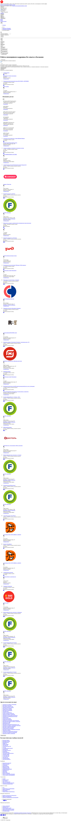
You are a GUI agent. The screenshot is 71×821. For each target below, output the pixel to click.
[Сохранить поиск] (1, 39)
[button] (1, 19)
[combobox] (5, 33)
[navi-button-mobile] (1, 23)
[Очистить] (2, 36)
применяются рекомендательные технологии (22, 812)
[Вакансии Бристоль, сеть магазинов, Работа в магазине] (36, 438)
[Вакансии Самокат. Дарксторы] (36, 177)
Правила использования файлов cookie (19, 5)
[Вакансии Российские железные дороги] (36, 249)
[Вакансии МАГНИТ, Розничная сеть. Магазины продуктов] (36, 354)
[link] (2, 17)
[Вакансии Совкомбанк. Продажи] (36, 291)
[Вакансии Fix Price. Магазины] (36, 205)
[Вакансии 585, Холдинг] (36, 596)
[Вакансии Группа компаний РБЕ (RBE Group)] (36, 322)
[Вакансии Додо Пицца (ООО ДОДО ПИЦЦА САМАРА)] (36, 527)
